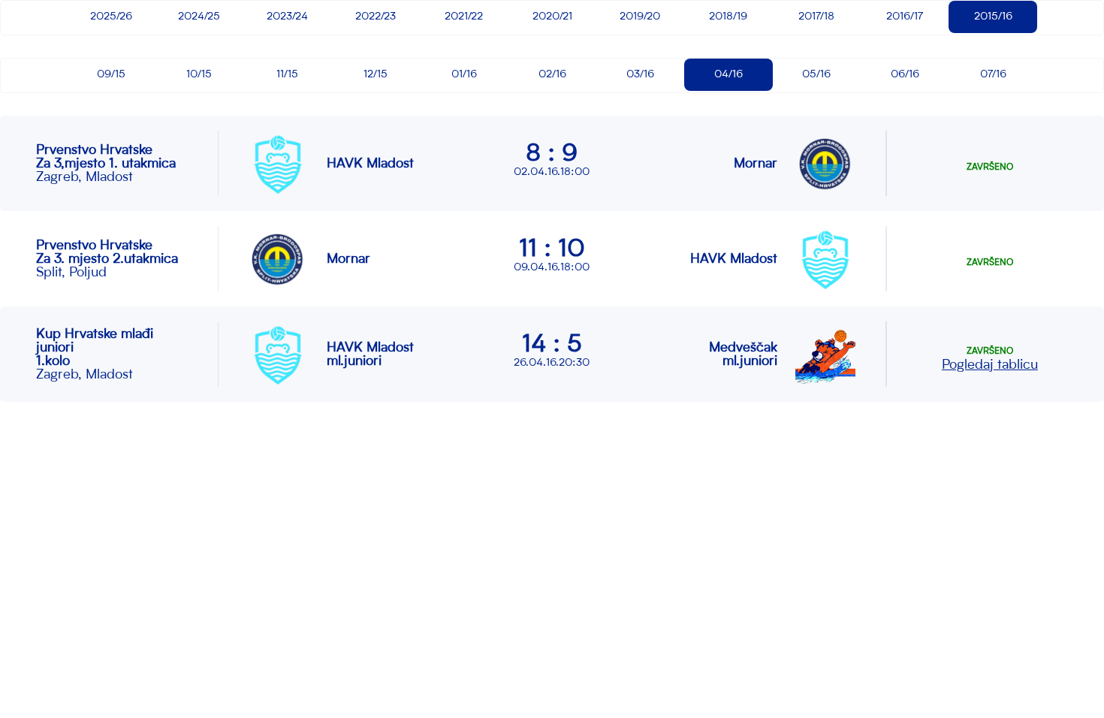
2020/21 (552, 16)
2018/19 (728, 16)
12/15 (375, 74)
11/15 (287, 74)
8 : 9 (552, 154)
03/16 (640, 74)
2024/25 (199, 16)
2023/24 (287, 16)
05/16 (816, 74)
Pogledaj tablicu (990, 365)
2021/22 (464, 16)
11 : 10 (552, 250)
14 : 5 (552, 345)
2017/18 (816, 16)
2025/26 (111, 16)
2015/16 (993, 16)
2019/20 (640, 16)
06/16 (905, 74)
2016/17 (904, 16)
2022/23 (375, 16)
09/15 (111, 74)
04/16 (728, 74)
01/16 (464, 74)
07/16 (993, 74)
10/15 (199, 74)
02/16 (552, 74)
